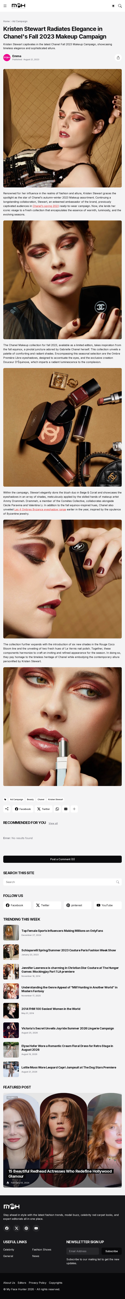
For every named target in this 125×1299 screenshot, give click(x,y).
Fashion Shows (41, 1249)
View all (53, 823)
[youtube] (36, 1228)
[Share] (118, 57)
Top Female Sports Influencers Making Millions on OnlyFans (62, 930)
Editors (22, 1282)
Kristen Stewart (55, 799)
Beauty (30, 799)
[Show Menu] (5, 6)
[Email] (65, 809)
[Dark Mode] (113, 6)
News (35, 1256)
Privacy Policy (37, 1282)
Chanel (41, 799)
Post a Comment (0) (62, 859)
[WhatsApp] (57, 809)
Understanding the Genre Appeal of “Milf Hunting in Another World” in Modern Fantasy (69, 989)
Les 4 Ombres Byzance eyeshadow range (40, 509)
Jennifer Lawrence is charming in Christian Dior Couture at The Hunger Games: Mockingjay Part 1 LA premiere (70, 969)
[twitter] (16, 1228)
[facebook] (6, 1228)
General (8, 1256)
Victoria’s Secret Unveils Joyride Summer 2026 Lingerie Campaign (67, 1028)
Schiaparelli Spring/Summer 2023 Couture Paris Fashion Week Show (68, 950)
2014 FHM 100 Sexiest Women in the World (50, 1009)
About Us (9, 1282)
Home (6, 21)
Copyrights (55, 1282)
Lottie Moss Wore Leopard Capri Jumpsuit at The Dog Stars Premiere (68, 1067)
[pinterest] (26, 1228)
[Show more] (74, 809)
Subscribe (111, 1251)
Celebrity (8, 1249)
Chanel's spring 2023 (46, 206)
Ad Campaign (20, 21)
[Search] (120, 6)
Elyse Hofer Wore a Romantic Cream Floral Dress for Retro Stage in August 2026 (67, 1047)
